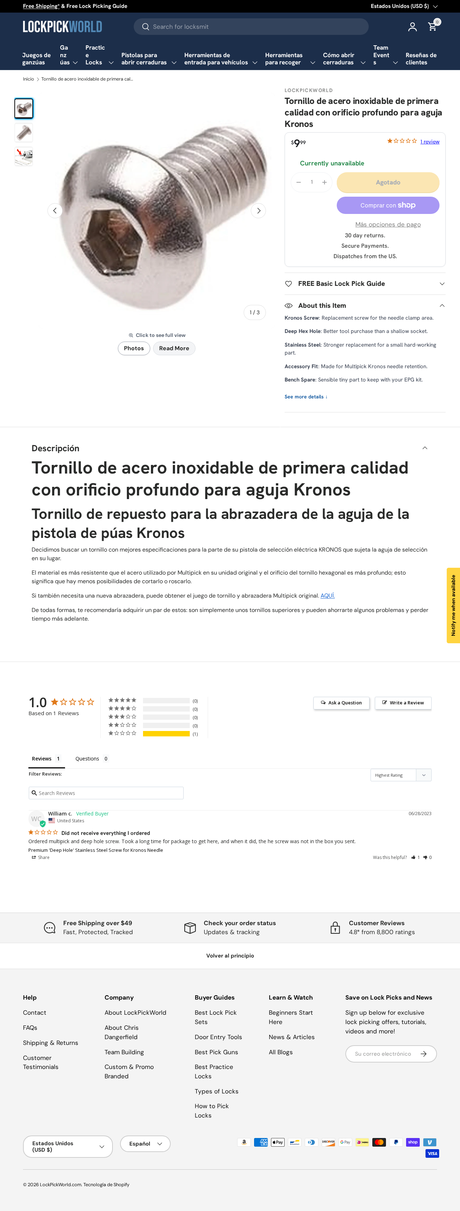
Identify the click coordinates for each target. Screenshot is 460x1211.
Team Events (381, 55)
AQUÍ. (328, 595)
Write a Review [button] (407, 702)
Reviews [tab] (41, 758)
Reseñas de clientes (421, 59)
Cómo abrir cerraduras (338, 59)
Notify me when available (453, 605)
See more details (306, 396)
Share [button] (43, 857)
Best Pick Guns (216, 1052)
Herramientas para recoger (284, 59)
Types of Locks (217, 1091)
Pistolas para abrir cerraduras (144, 59)
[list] (157, 211)
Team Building (124, 1052)
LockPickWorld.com (60, 1185)
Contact (34, 1012)
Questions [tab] (87, 758)
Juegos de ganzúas (36, 59)
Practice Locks (95, 55)
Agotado (388, 182)
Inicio (28, 79)
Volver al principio (230, 955)
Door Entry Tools (218, 1037)
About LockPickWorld (135, 1012)
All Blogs (281, 1052)
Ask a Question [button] (345, 702)
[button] (415, 857)
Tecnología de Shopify (106, 1185)
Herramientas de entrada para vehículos (216, 59)
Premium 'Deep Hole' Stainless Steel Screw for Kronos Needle (95, 850)
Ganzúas (65, 55)
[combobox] (251, 26)
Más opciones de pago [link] (388, 224)
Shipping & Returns (50, 1043)
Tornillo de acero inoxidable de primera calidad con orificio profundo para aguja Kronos (87, 79)
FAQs (30, 1028)
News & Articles (292, 1037)
